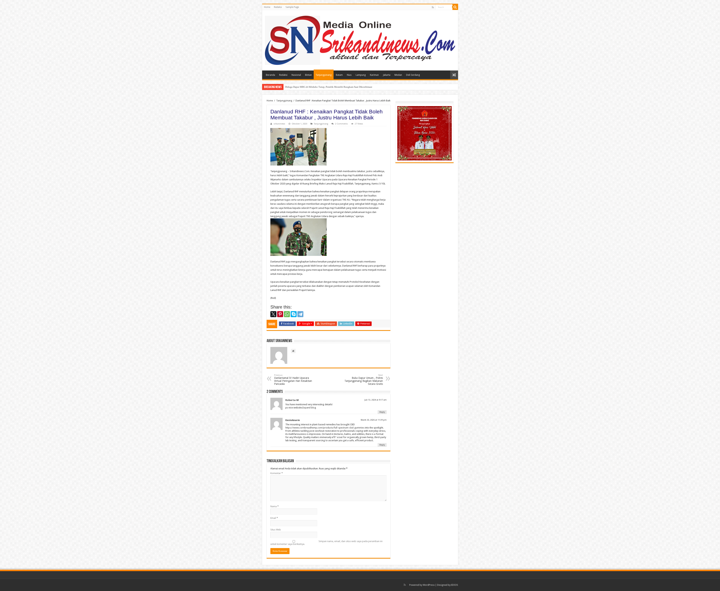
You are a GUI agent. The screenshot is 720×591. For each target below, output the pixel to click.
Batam (339, 74)
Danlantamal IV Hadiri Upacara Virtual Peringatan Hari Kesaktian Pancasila (293, 379)
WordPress (429, 585)
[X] (273, 314)
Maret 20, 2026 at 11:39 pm (374, 420)
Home (267, 7)
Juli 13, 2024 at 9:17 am (375, 400)
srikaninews (279, 124)
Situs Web (275, 529)
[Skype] (294, 314)
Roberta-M (292, 400)
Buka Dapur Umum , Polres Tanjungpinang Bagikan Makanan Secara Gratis (363, 379)
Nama (274, 506)
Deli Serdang (413, 74)
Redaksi (278, 7)
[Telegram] (300, 314)
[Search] (455, 7)
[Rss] (432, 7)
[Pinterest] (280, 314)
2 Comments (341, 124)
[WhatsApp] (287, 314)
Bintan (308, 74)
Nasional (296, 74)
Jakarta (386, 74)
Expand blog (309, 407)
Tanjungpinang (324, 74)
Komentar (276, 473)
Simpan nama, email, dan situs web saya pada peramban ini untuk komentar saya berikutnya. (326, 542)
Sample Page (292, 7)
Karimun (374, 74)
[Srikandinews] (360, 39)
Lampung (361, 74)
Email (274, 518)
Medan (398, 74)
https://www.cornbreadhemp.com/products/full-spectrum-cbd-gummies (324, 427)
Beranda (270, 74)
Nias (349, 74)
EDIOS (454, 585)
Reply (382, 412)
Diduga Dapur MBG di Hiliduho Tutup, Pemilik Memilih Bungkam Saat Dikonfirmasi (328, 86)
